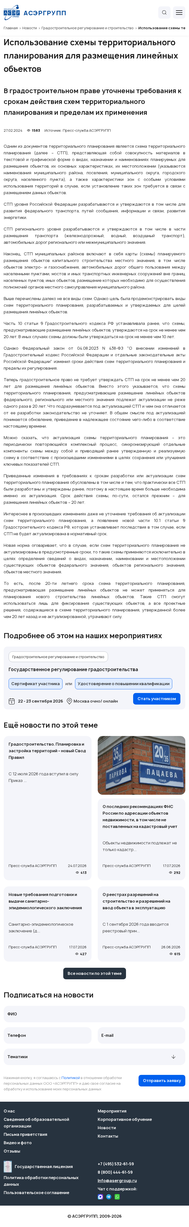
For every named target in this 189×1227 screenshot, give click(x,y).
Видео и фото (18, 1142)
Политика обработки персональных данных (41, 1181)
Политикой (71, 1077)
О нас (9, 1111)
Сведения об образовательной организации (36, 1123)
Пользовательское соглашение (36, 1192)
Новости (107, 1127)
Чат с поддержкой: (117, 1189)
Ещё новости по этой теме (51, 725)
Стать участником (157, 698)
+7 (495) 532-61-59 (116, 1164)
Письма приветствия (25, 1134)
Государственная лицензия (44, 1166)
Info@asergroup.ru (117, 1180)
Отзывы (12, 1151)
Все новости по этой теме (95, 973)
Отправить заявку (162, 1080)
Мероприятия (112, 1111)
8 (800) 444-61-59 (115, 1172)
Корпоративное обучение (125, 1119)
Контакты (108, 1136)
